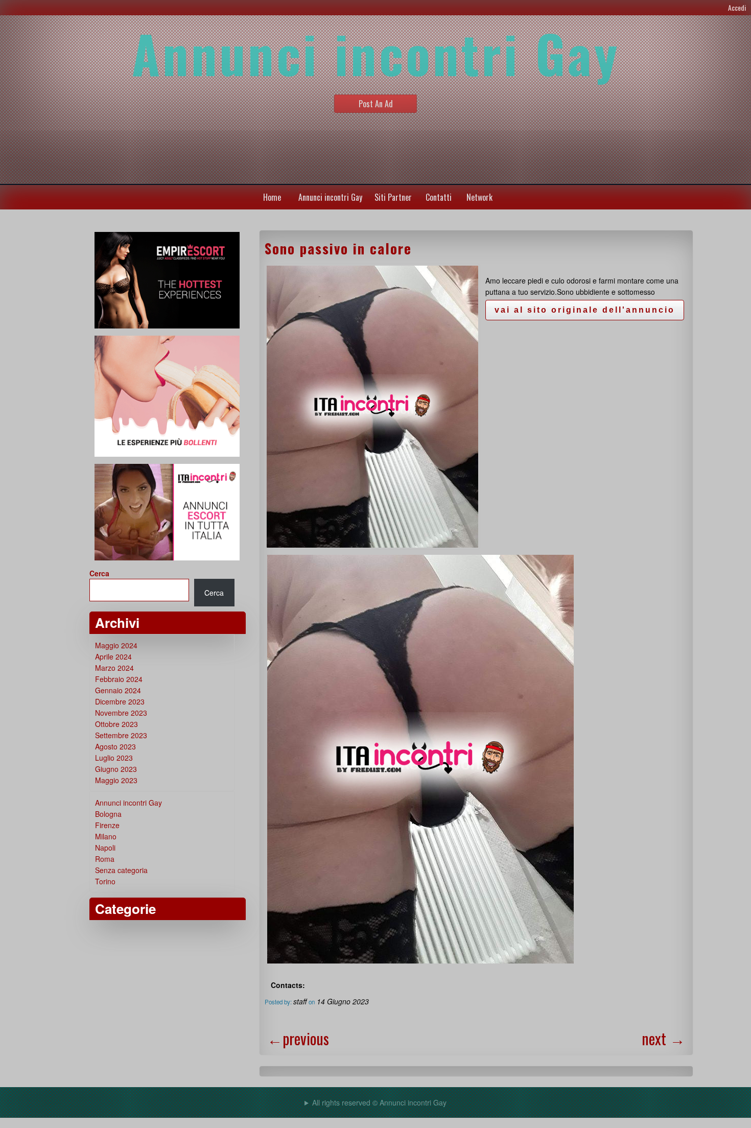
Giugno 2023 (116, 769)
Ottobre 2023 (116, 724)
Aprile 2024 (113, 656)
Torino (105, 881)
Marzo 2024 (114, 668)
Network (479, 197)
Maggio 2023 (116, 780)
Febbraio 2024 (119, 679)
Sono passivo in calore (338, 248)
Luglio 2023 (114, 758)
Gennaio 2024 (118, 690)
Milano (105, 836)
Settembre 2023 (121, 735)
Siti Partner (393, 197)
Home (272, 197)
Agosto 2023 (115, 746)
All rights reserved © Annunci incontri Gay (379, 1102)
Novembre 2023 (121, 713)
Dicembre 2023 (120, 701)
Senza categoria (121, 870)
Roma (104, 859)
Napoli (105, 847)
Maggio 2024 (116, 645)
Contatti (439, 197)
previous (298, 1038)
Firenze (107, 825)
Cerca (99, 573)
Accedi (737, 7)
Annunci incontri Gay (330, 197)
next (663, 1038)
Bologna (108, 814)
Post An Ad (376, 104)
